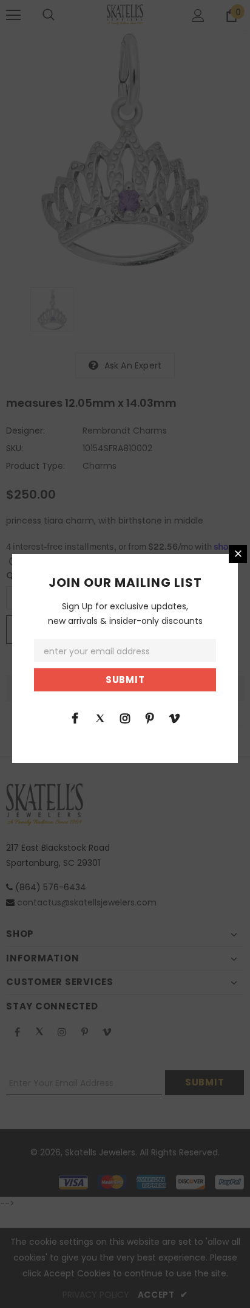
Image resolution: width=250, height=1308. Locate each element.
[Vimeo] (175, 717)
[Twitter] (100, 717)
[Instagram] (125, 717)
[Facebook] (75, 717)
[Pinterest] (150, 717)
